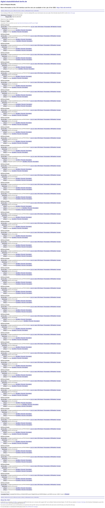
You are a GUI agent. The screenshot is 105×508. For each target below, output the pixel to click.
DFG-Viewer (41, 26)
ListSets (22, 10)
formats (59, 26)
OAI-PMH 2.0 (15, 502)
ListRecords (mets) (16, 10)
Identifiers (18, 30)
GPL (24, 503)
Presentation (47, 26)
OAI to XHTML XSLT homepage (31, 506)
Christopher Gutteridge (81, 502)
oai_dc (32, 26)
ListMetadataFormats (29, 10)
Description (28, 30)
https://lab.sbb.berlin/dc (64, 7)
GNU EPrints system (4, 503)
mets (36, 26)
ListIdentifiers (36, 10)
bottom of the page (71, 12)
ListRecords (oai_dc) (8, 10)
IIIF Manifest (54, 26)
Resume (67, 494)
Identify (2, 10)
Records (23, 30)
